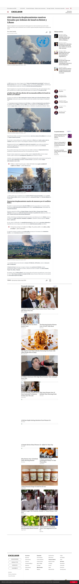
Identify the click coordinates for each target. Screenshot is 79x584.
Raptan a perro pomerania (40, 8)
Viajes (61, 555)
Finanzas (27, 561)
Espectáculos (28, 567)
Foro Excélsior (40, 557)
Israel (22, 280)
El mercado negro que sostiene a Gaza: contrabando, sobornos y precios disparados (65, 62)
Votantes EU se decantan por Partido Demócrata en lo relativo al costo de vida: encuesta (65, 46)
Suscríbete (15, 568)
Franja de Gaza (40, 561)
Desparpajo (62, 112)
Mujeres (38, 569)
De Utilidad (62, 557)
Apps (61, 559)
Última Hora (69, 11)
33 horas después (63, 102)
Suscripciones (63, 569)
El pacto (61, 91)
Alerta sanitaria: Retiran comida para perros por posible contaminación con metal (65, 71)
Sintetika (27, 569)
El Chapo (38, 565)
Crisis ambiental (40, 559)
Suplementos (51, 555)
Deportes (27, 565)
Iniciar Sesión (14, 559)
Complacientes (62, 96)
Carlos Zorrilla (12, 31)
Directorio (10, 572)
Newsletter (15, 562)
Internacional (28, 559)
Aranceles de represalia (59, 8)
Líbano (19, 280)
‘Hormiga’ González (50, 8)
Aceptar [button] (73, 582)
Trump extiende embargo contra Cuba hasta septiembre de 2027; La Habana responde (64, 38)
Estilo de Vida (51, 569)
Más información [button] (56, 582)
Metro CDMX (39, 563)
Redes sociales (51, 561)
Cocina (50, 565)
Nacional (27, 557)
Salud (50, 567)
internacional (14, 280)
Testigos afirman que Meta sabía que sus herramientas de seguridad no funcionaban (64, 54)
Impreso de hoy (69, 12)
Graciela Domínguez (30, 8)
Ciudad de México (28, 563)
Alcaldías (50, 563)
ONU (25, 280)
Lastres (61, 107)
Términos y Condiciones (12, 574)
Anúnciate (67, 8)
